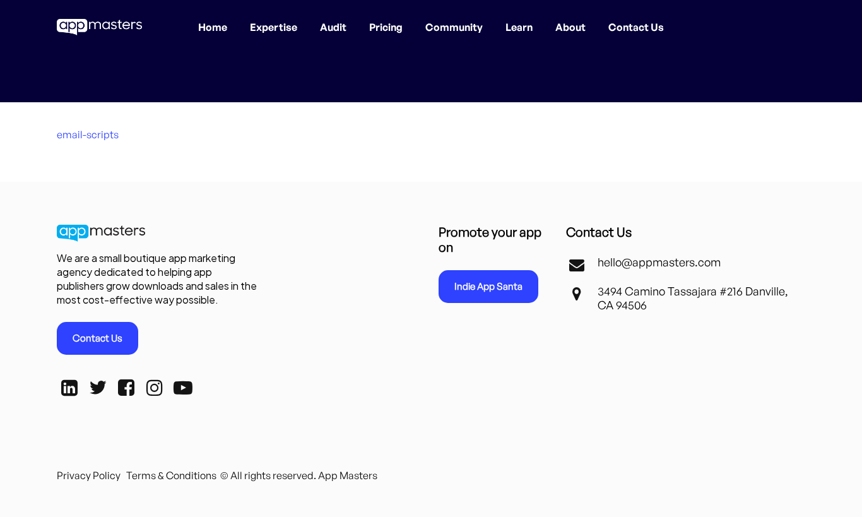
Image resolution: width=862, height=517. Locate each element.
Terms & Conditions (171, 475)
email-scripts (88, 134)
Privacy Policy (89, 475)
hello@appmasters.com (659, 262)
